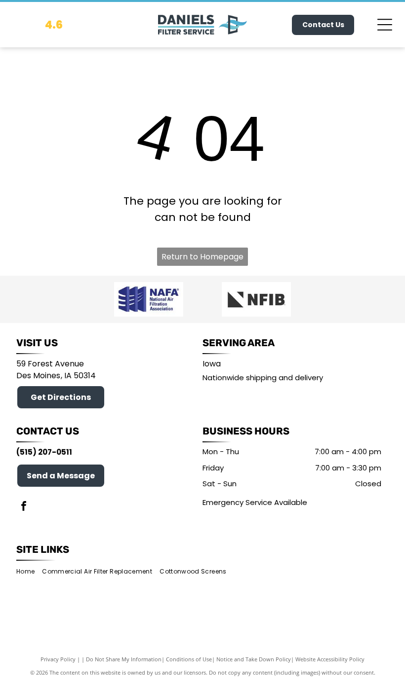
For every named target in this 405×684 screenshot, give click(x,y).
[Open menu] (384, 24)
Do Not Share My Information (124, 659)
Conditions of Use (189, 659)
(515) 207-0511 (44, 452)
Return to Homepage (202, 256)
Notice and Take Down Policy (253, 659)
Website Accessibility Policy (329, 659)
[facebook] (23, 507)
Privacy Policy (58, 659)
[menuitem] (29, 571)
